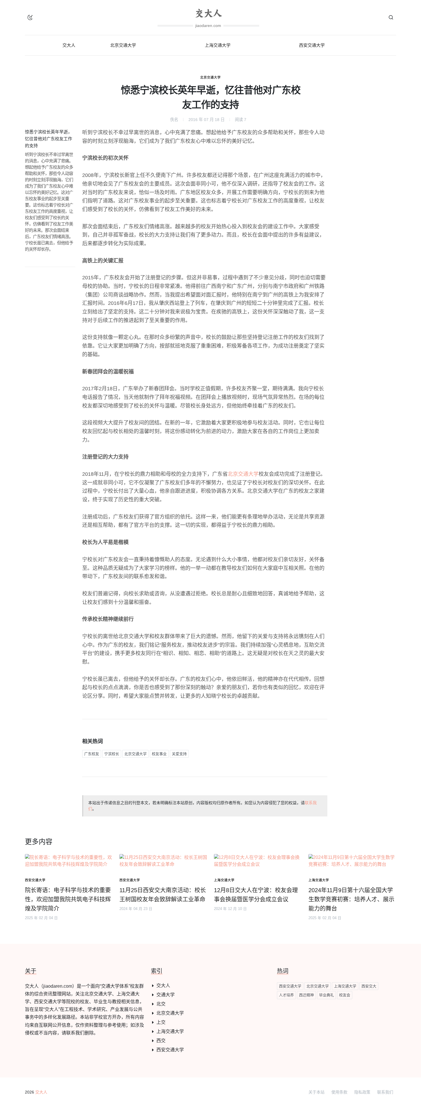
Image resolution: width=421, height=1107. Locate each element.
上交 (161, 1022)
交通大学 (165, 994)
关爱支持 (179, 754)
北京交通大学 (210, 77)
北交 (161, 1003)
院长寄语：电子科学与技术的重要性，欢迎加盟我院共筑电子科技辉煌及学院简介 (68, 899)
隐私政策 (362, 1092)
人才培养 (286, 995)
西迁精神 (306, 995)
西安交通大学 (170, 1049)
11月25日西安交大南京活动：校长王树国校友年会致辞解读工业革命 (162, 895)
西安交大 (368, 986)
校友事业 (159, 754)
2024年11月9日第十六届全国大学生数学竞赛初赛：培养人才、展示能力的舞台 (351, 899)
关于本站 (316, 1092)
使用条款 (339, 1092)
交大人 (163, 985)
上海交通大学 (170, 1031)
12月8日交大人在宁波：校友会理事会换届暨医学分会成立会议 (256, 895)
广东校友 (91, 754)
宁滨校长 (111, 754)
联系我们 (385, 1092)
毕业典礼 (326, 995)
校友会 (344, 995)
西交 (161, 1040)
